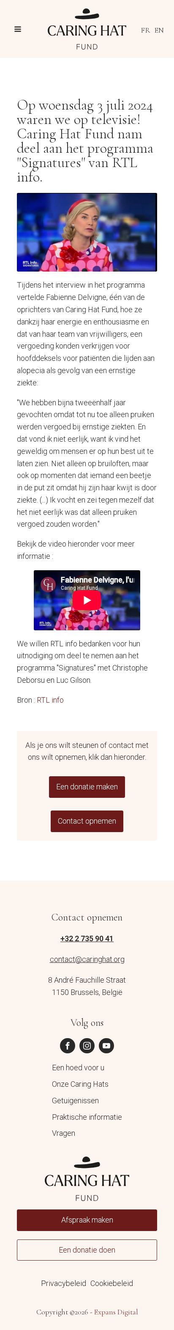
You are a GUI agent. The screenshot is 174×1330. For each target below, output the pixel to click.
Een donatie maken (87, 786)
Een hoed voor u (78, 1067)
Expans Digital (116, 1311)
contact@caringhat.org (87, 959)
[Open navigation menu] (17, 30)
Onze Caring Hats (80, 1084)
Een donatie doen (87, 1249)
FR (145, 30)
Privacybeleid (63, 1283)
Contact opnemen (87, 820)
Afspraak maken (87, 1219)
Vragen (63, 1133)
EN (159, 30)
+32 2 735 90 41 (87, 938)
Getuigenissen (75, 1100)
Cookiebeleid (111, 1283)
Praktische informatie (87, 1117)
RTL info (50, 699)
